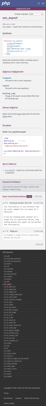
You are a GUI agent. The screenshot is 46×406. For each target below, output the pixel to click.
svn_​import (7, 343)
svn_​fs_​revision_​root (11, 335)
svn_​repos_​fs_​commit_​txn (13, 361)
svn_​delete (7, 279)
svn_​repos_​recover (10, 369)
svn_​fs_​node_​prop (10, 328)
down (7, 203)
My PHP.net (8, 398)
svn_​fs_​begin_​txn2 (10, 292)
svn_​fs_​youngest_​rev (11, 341)
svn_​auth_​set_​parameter (12, 261)
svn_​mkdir (7, 351)
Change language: (21, 14)
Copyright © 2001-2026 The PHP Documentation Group (22, 390)
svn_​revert (7, 371)
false (5, 117)
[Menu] (43, 3)
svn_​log (6, 346)
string (10, 43)
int (8, 51)
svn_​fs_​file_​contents (11, 310)
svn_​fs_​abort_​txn (10, 287)
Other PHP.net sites (31, 398)
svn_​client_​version (10, 274)
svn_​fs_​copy (8, 302)
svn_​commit (8, 276)
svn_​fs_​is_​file (8, 317)
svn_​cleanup (8, 271)
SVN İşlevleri (8, 252)
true (28, 49)
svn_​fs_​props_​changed (11, 330)
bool (9, 49)
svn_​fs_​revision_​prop (11, 333)
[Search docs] (39, 3)
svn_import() (10, 170)
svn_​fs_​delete (8, 305)
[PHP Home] (6, 3)
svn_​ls (6, 348)
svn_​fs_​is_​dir (8, 315)
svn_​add (7, 256)
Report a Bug (15, 189)
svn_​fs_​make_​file (10, 323)
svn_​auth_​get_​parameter (12, 259)
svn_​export (7, 284)
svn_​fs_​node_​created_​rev (12, 325)
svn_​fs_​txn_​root (9, 338)
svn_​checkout (8, 269)
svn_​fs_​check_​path (10, 297)
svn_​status (7, 374)
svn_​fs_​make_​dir (9, 320)
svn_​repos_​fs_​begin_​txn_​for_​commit (16, 358)
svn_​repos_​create (10, 353)
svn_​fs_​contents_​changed (13, 300)
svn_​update (8, 376)
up (3, 203)
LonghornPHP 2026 (23, 8)
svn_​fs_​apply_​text (10, 289)
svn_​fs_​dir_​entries (10, 307)
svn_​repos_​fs (8, 356)
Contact (18, 398)
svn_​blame (7, 264)
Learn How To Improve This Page (15, 187)
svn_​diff (6, 282)
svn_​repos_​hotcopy (10, 364)
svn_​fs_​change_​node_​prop (13, 294)
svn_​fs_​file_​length (10, 312)
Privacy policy (9, 403)
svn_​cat (6, 266)
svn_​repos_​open (9, 366)
